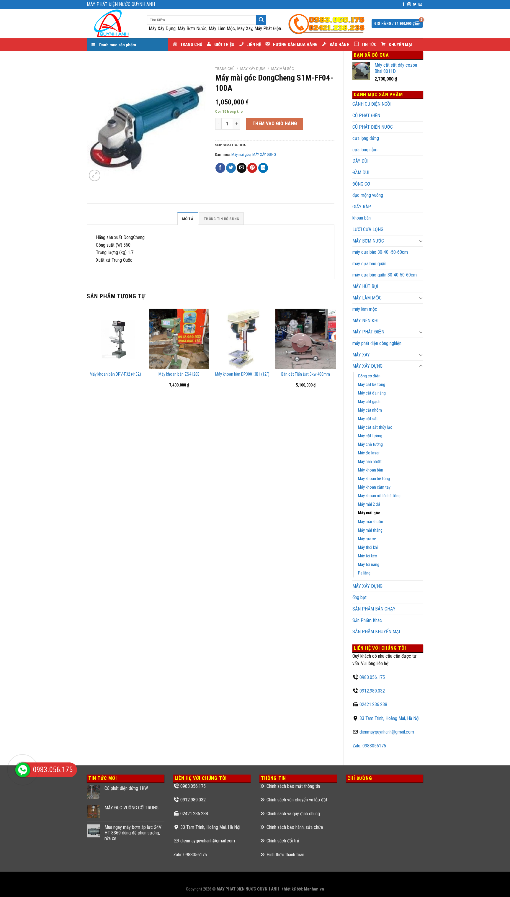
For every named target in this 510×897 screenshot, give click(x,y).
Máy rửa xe (367, 538)
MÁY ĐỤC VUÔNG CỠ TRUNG (131, 808)
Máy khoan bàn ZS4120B (179, 374)
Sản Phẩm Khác (367, 620)
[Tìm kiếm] (261, 20)
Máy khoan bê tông (374, 478)
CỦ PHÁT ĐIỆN (366, 115)
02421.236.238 (373, 704)
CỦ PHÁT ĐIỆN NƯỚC (372, 127)
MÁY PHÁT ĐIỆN (368, 332)
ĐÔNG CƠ (361, 184)
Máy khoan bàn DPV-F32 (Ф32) (115, 374)
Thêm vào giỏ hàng (274, 123)
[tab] (187, 218)
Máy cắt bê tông (371, 384)
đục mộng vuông (367, 195)
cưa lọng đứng (365, 138)
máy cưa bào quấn (369, 263)
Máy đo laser (369, 453)
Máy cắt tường (370, 435)
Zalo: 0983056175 (369, 746)
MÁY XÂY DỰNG (367, 366)
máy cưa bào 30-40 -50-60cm (380, 252)
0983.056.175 (372, 677)
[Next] (334, 353)
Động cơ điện (369, 376)
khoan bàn (361, 218)
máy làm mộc (364, 309)
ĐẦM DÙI (360, 172)
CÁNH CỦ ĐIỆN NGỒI (371, 104)
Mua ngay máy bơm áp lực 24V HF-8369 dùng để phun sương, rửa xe (132, 832)
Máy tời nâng (368, 564)
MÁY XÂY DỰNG (367, 586)
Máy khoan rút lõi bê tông (379, 495)
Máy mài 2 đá (369, 504)
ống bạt (359, 597)
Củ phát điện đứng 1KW (126, 788)
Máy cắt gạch (369, 401)
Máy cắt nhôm (370, 410)
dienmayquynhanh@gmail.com (386, 732)
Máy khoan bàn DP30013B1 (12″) (242, 374)
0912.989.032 (372, 691)
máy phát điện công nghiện (376, 343)
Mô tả (187, 219)
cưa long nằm (364, 150)
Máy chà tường (370, 444)
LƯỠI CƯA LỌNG (367, 229)
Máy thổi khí (368, 547)
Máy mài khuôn (370, 521)
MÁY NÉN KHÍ (365, 320)
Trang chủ (225, 68)
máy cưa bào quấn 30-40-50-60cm (384, 275)
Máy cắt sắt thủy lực (375, 427)
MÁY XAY (361, 355)
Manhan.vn (314, 889)
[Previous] (87, 353)
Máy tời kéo (367, 556)
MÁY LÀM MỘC (367, 298)
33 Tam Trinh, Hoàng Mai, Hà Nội (389, 718)
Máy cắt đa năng (372, 393)
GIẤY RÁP (361, 206)
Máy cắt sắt (368, 418)
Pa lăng (364, 573)
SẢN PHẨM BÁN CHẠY (373, 609)
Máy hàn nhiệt (370, 461)
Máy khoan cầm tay (374, 487)
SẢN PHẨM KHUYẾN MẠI (376, 631)
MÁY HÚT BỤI (365, 286)
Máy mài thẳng (370, 530)
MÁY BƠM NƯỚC (368, 241)
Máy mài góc (369, 512)
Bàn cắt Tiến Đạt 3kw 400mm (305, 374)
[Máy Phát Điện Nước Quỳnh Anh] (112, 23)
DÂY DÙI (360, 161)
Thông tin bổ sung (221, 219)
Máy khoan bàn (370, 470)
